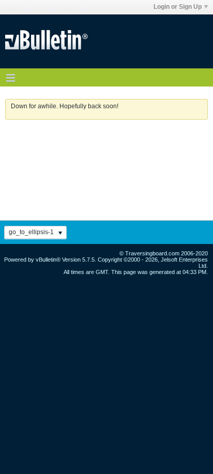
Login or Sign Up (178, 6)
